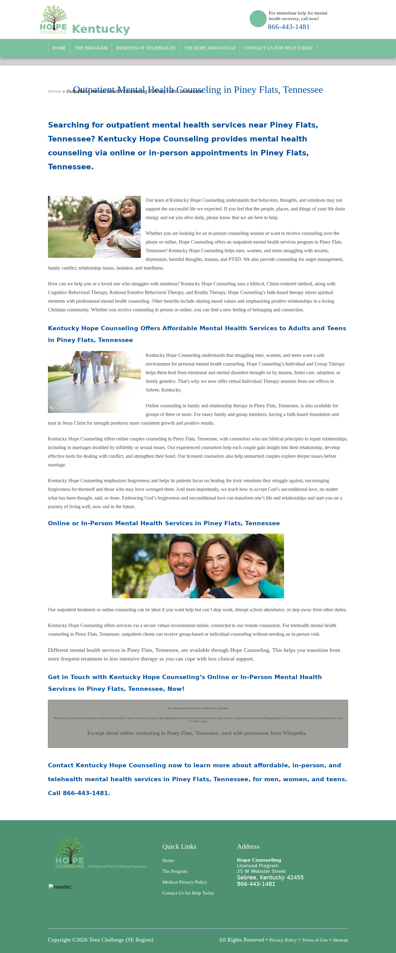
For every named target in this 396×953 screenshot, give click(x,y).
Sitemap (340, 940)
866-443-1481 (289, 27)
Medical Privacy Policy (184, 882)
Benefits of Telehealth (145, 47)
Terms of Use (315, 940)
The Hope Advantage (210, 47)
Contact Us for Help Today (278, 47)
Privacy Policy (283, 940)
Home (59, 47)
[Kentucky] (84, 19)
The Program (91, 47)
